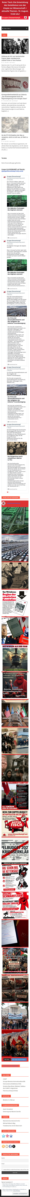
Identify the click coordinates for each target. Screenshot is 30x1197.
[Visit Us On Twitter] (3, 1136)
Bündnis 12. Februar (9, 1100)
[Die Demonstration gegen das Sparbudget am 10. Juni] (15, 795)
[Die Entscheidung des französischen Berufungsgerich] (15, 575)
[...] (25, 71)
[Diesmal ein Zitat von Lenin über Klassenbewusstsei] (15, 961)
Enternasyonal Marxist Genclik (12, 1111)
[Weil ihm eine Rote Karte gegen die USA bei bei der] (15, 658)
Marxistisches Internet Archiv (11, 1121)
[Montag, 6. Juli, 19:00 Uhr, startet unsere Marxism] (15, 685)
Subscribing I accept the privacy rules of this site (15, 1169)
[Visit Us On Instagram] (7, 1136)
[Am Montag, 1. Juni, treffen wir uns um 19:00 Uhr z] (15, 988)
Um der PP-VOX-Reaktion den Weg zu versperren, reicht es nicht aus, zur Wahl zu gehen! (15, 137)
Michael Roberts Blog (9, 1123)
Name (3, 1158)
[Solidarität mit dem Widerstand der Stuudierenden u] (15, 1016)
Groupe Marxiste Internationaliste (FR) (14, 1081)
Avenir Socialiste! (8, 1109)
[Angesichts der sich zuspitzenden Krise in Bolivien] (15, 1043)
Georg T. (13, 62)
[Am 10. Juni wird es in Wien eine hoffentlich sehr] (15, 905)
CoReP (5, 1079)
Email (3, 1163)
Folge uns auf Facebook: (10, 1066)
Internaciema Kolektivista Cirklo (12, 1084)
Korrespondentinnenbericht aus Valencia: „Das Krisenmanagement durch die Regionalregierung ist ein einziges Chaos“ (14, 96)
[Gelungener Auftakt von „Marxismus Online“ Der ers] (15, 933)
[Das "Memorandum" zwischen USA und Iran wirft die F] (15, 768)
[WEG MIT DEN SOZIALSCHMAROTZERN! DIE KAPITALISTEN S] (15, 850)
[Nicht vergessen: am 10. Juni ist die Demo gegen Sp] (15, 878)
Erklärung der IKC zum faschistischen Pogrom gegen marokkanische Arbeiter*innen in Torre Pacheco (13, 58)
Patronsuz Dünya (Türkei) (10, 1091)
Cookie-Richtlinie (16, 1190)
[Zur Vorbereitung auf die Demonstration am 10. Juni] (15, 823)
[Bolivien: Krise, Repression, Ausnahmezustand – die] (15, 740)
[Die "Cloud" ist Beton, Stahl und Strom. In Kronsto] (15, 520)
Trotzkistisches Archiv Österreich (12, 1126)
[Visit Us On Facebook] (11, 1136)
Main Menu (7, 28)
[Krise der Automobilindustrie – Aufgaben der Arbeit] (15, 548)
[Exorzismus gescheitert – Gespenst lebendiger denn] (15, 630)
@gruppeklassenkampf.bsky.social (12, 171)
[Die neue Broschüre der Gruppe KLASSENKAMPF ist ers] (15, 603)
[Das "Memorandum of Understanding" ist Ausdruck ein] (15, 713)
